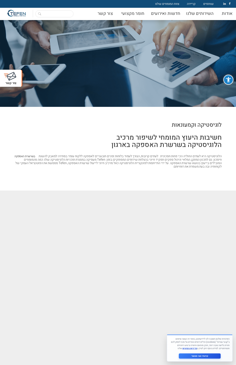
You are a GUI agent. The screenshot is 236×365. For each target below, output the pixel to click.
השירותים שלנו (200, 13)
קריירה (191, 4)
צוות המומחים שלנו (167, 4)
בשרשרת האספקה (25, 156)
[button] (228, 80)
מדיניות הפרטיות (189, 348)
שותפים (208, 4)
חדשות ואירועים (165, 13)
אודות (227, 13)
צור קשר (105, 13)
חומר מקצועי (132, 13)
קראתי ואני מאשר (199, 356)
